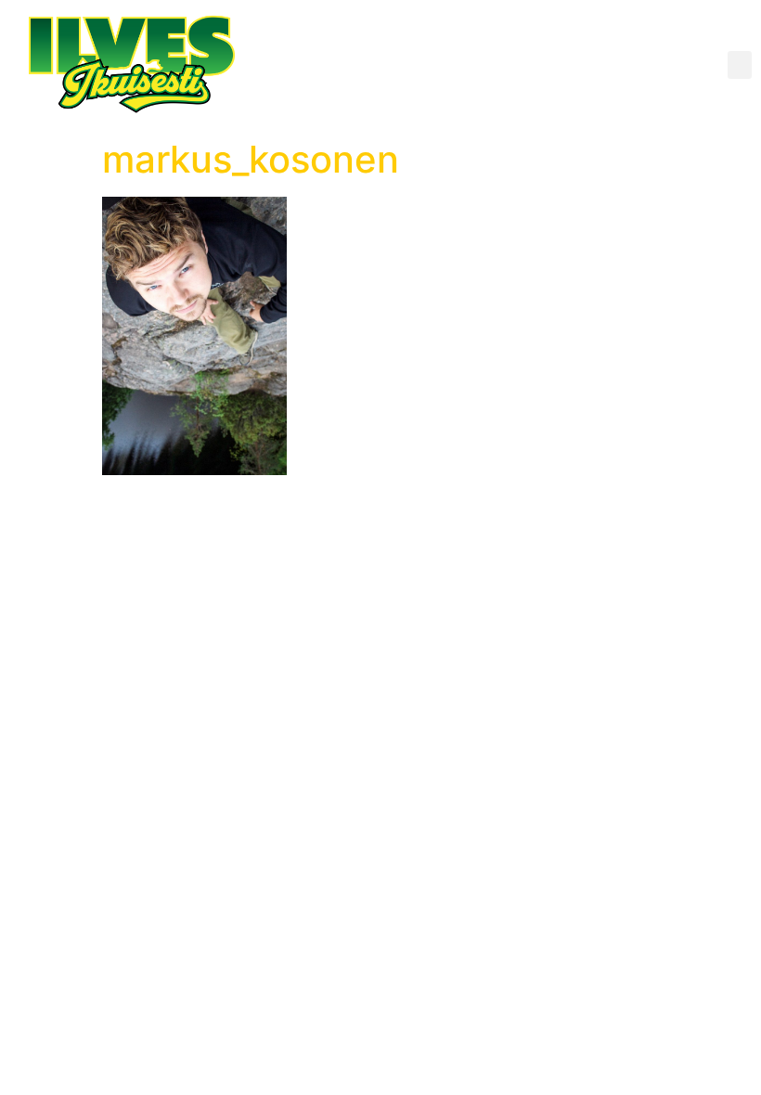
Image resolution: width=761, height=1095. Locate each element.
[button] (740, 65)
